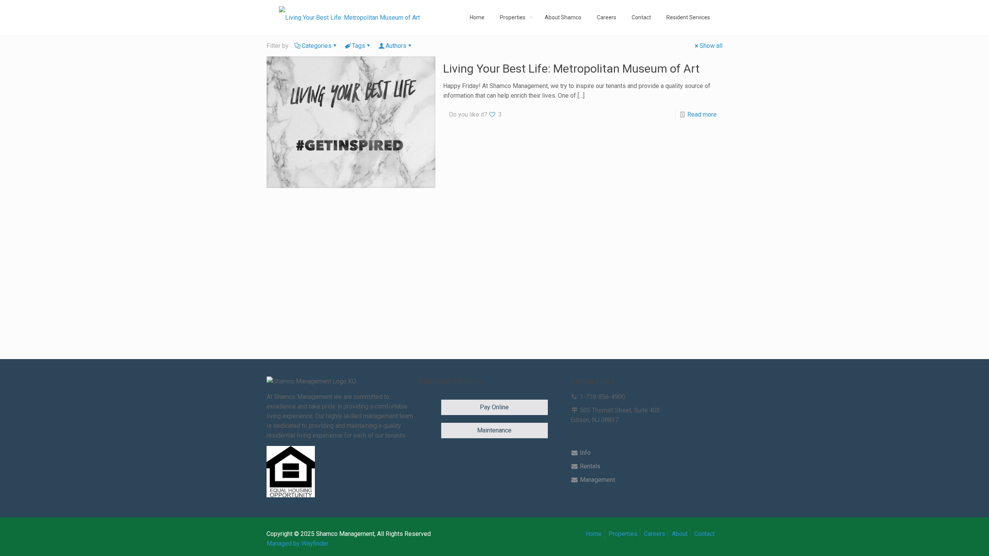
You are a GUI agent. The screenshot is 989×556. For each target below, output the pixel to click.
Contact (704, 533)
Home (594, 533)
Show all (711, 45)
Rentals (589, 466)
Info (584, 452)
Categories (316, 45)
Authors (396, 45)
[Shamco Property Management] (349, 17)
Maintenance (494, 430)
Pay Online (494, 407)
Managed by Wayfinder (297, 543)
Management (596, 479)
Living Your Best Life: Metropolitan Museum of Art (571, 68)
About (680, 533)
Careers (654, 533)
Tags (358, 45)
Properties (622, 533)
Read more (702, 114)
